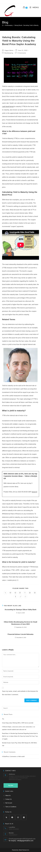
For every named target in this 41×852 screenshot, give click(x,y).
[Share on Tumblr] (15, 597)
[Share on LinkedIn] (20, 593)
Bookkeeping (9, 53)
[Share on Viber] (25, 593)
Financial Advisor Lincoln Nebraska (20, 634)
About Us (8, 795)
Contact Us (8, 799)
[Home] (2, 25)
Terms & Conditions (10, 806)
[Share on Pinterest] (15, 593)
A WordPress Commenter (9, 756)
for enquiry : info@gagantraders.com (21, 840)
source (34, 492)
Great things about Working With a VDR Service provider (17, 723)
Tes (3, 719)
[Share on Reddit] (35, 593)
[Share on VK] (30, 593)
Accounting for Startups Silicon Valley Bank (20, 609)
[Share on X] (5, 593)
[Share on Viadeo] (20, 597)
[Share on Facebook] (10, 593)
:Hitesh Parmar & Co (23, 850)
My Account (8, 803)
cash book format (8, 106)
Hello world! (21, 756)
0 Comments (22, 53)
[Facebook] (12, 817)
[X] (6, 817)
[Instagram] (18, 817)
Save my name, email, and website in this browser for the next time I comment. (20, 692)
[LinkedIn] (24, 817)
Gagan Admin (9, 50)
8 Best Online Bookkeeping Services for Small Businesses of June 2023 (20, 623)
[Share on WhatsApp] (25, 597)
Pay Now (10, 785)
